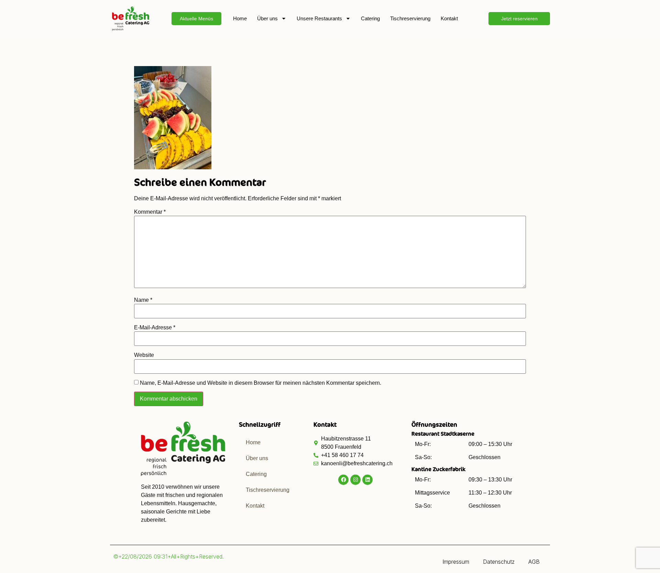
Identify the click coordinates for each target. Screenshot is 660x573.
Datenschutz (499, 561)
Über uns (267, 18)
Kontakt (449, 18)
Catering (370, 18)
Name (143, 300)
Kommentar (150, 212)
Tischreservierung (410, 18)
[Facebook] (343, 480)
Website (144, 355)
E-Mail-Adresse (154, 327)
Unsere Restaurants (319, 18)
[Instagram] (355, 480)
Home (240, 18)
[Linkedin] (367, 480)
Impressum (455, 561)
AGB (534, 561)
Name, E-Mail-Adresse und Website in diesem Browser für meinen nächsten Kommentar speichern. (260, 383)
